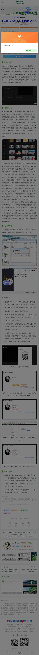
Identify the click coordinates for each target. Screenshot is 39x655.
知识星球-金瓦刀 (30, 50)
